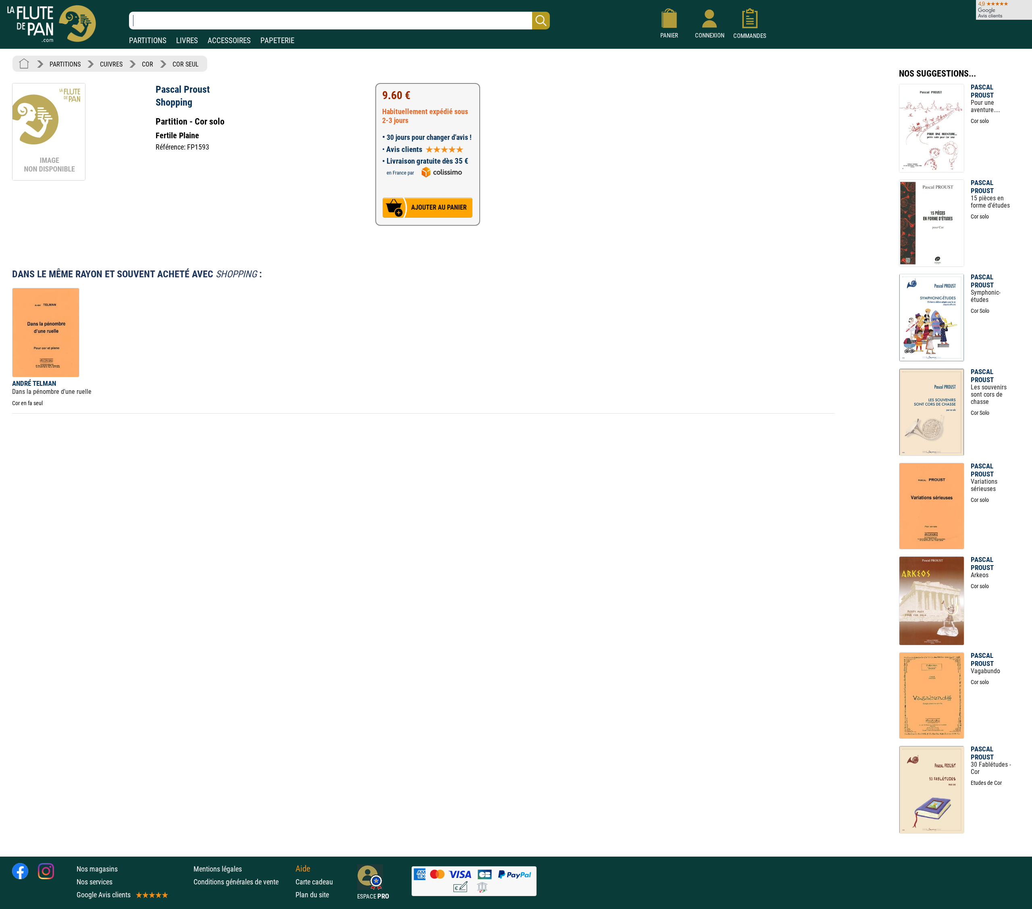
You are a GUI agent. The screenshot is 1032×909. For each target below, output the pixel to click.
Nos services (94, 882)
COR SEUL (186, 64)
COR (147, 64)
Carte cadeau (314, 882)
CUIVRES (111, 64)
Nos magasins (97, 869)
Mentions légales (218, 869)
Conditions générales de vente (242, 882)
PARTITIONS (147, 40)
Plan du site (312, 894)
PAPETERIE (277, 40)
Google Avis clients (104, 894)
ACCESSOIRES (229, 40)
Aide (302, 869)
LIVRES (187, 40)
